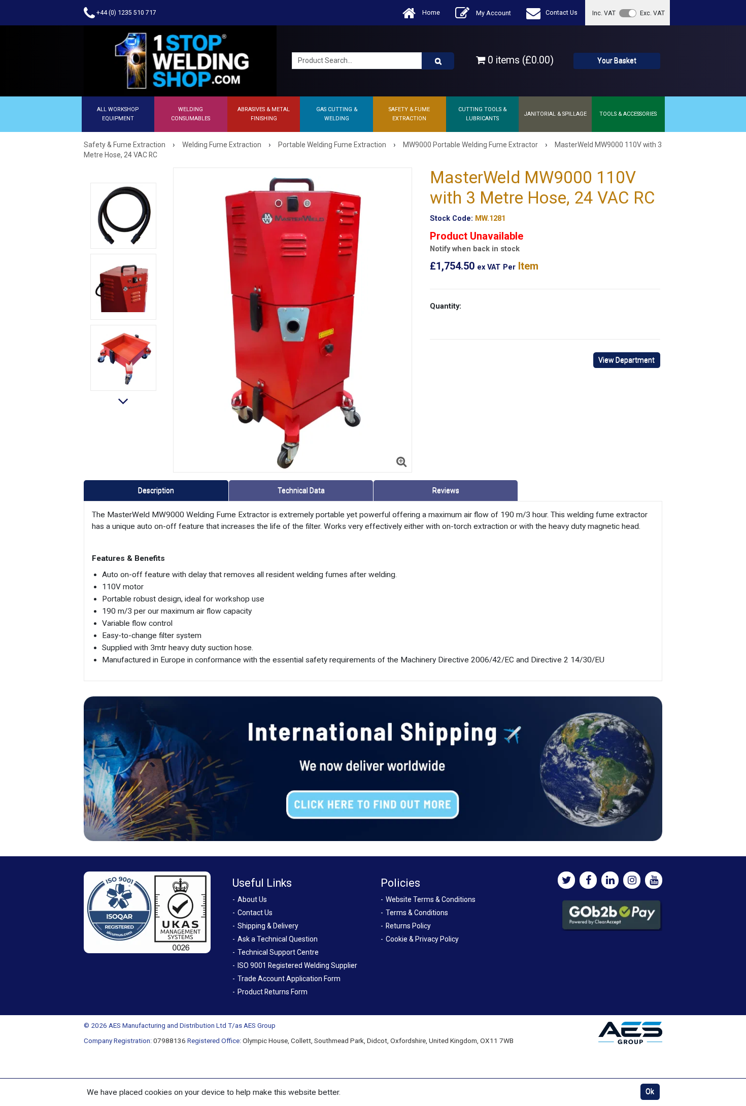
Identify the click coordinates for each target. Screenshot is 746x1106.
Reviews (445, 490)
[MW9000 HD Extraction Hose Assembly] (123, 216)
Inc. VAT (604, 13)
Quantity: (445, 306)
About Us (252, 899)
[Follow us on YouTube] (653, 880)
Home (430, 12)
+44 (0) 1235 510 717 (125, 12)
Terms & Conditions (417, 913)
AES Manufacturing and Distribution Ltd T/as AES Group (192, 1025)
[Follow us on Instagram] (631, 880)
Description (156, 490)
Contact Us (562, 12)
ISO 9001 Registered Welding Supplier (297, 965)
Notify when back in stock (475, 249)
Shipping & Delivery (268, 926)
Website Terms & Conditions (431, 899)
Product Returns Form (273, 992)
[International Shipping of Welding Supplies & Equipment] (373, 768)
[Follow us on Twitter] (566, 880)
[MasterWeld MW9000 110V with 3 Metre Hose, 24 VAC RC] (293, 320)
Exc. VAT (652, 13)
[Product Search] (438, 61)
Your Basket (616, 60)
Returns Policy (408, 926)
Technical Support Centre (278, 952)
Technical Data (301, 490)
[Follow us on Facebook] (588, 880)
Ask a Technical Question (278, 939)
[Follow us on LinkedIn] (610, 880)
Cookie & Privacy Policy (422, 939)
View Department (626, 360)
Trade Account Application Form (289, 979)
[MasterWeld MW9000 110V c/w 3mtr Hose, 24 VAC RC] (123, 287)
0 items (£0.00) (519, 60)
